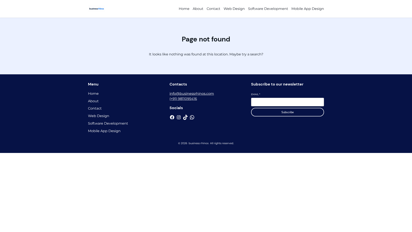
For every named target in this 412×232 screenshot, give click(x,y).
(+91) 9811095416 (183, 99)
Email (255, 94)
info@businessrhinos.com (192, 94)
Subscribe (287, 112)
